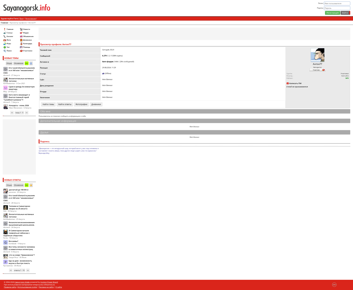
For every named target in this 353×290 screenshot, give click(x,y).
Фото (9, 40)
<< (12, 112)
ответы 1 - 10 (19, 270)
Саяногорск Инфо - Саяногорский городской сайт (60, 8)
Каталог (10, 36)
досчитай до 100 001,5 (18, 189)
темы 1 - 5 (19, 112)
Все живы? (13, 241)
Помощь (26, 47)
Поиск (9, 51)
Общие (9, 63)
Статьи (9, 33)
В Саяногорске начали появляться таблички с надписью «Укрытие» (16, 233)
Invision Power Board (49, 282)
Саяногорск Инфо (22, 282)
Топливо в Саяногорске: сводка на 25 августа (19, 207)
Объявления (28, 36)
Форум (26, 33)
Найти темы (48, 104)
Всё (26, 63)
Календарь (27, 43)
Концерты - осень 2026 (19, 105)
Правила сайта (10, 287)
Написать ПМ (295, 83)
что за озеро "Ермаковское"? (22, 255)
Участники (27, 51)
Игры (9, 43)
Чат (8, 47)
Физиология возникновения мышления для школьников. (22, 223)
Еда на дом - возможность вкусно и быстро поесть (20, 262)
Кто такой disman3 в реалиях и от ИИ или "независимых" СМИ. (19, 70)
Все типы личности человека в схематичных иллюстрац (22, 248)
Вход (22, 18)
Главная (4, 23)
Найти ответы (64, 104)
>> (27, 112)
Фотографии (81, 104)
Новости (26, 29)
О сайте (58, 287)
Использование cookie (27, 287)
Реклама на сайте (46, 287)
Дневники (27, 40)
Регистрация (333, 12)
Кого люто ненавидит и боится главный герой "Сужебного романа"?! (16, 97)
